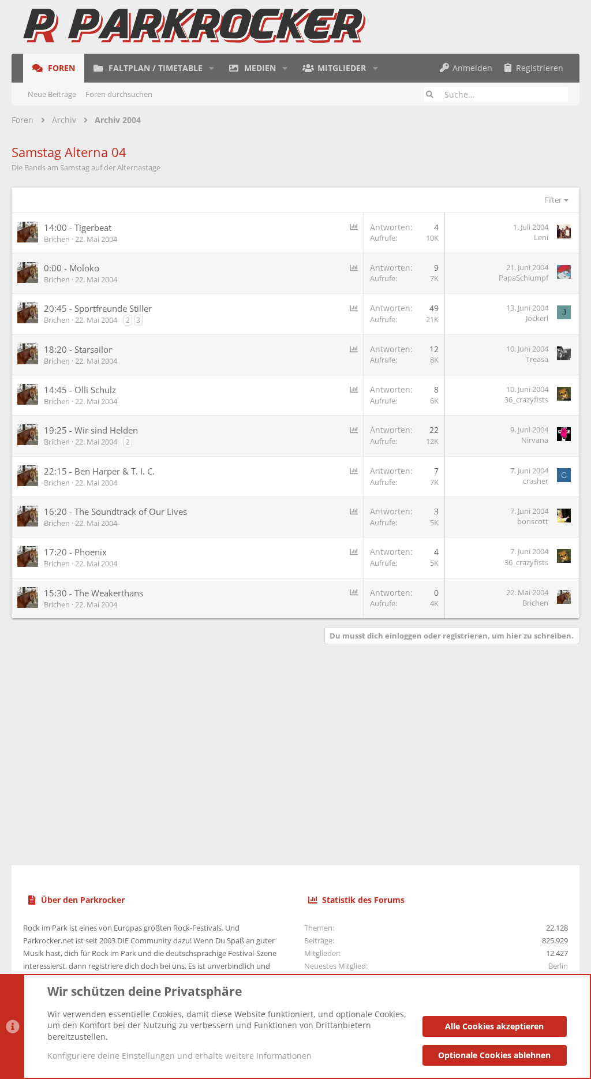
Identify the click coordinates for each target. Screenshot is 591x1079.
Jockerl (537, 318)
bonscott (532, 521)
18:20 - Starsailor (78, 349)
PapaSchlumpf (523, 277)
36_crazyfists (526, 399)
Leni (541, 237)
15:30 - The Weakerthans (93, 593)
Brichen (57, 239)
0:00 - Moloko (71, 268)
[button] (211, 68)
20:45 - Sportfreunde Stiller (98, 308)
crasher (535, 481)
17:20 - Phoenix (75, 552)
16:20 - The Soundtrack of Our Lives (115, 511)
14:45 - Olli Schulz (80, 389)
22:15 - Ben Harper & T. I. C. (99, 471)
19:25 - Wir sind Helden (91, 430)
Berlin (558, 966)
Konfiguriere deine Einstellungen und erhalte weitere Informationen (179, 1055)
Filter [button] (553, 200)
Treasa (537, 359)
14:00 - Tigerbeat (77, 227)
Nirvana (534, 440)
